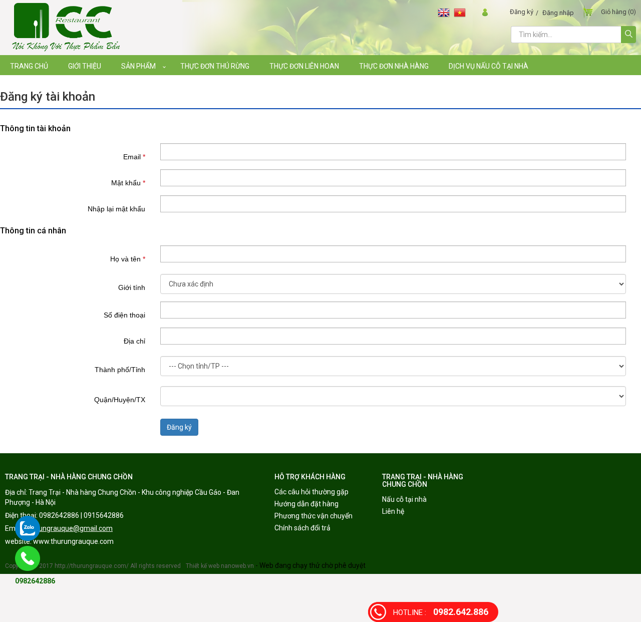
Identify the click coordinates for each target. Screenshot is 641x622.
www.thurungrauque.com (73, 541)
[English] (446, 12)
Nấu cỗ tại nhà (404, 499)
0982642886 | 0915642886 (81, 515)
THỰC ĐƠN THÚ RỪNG (214, 66)
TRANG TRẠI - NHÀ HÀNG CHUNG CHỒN (69, 477)
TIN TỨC (23, 86)
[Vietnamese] (462, 12)
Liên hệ (393, 511)
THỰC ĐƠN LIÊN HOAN (304, 66)
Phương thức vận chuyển (313, 516)
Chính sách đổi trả (302, 528)
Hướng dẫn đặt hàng (306, 504)
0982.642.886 (440, 611)
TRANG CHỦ (29, 66)
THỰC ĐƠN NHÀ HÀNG (394, 66)
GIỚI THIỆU (84, 66)
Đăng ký (521, 12)
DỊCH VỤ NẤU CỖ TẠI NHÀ (488, 66)
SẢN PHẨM (138, 66)
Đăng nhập (558, 13)
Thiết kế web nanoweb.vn (220, 565)
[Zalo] (27, 528)
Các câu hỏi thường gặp (311, 492)
